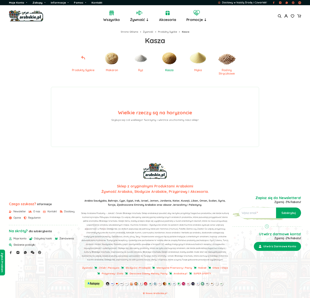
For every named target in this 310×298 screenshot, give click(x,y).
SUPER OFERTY (202, 273)
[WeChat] (32, 252)
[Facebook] (10, 252)
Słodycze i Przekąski (138, 267)
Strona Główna (129, 31)
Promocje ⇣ (196, 19)
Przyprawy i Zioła (112, 273)
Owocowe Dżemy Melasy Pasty (148, 273)
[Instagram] (18, 252)
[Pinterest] (39, 252)
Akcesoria (167, 19)
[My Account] (286, 16)
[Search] (279, 16)
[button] (277, 246)
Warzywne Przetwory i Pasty (174, 267)
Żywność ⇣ (139, 19)
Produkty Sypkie (167, 31)
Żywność (148, 31)
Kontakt (96, 2)
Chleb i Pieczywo (109, 267)
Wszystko (111, 19)
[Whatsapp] (25, 252)
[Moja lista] (292, 16)
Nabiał (202, 267)
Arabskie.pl (180, 273)
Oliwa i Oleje (220, 267)
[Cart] (299, 16)
